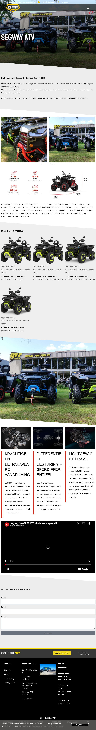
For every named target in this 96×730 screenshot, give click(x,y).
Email (3, 607)
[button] (88, 8)
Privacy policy (9, 683)
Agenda (7, 674)
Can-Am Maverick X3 (29, 671)
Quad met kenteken (26, 678)
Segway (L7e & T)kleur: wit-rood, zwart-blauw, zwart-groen (15, 269)
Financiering (9, 679)
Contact (7, 670)
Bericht (4, 617)
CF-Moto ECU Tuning (27, 693)
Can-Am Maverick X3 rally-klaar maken (29, 685)
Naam (3, 598)
